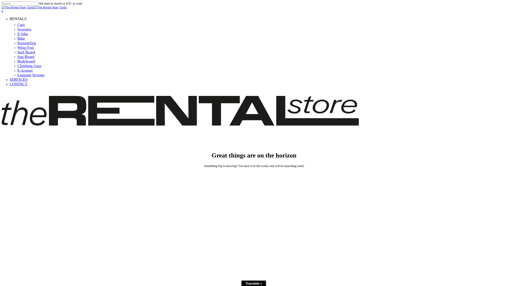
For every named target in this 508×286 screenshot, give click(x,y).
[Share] (495, 4)
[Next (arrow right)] (501, 143)
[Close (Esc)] (503, 4)
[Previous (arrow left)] (7, 143)
